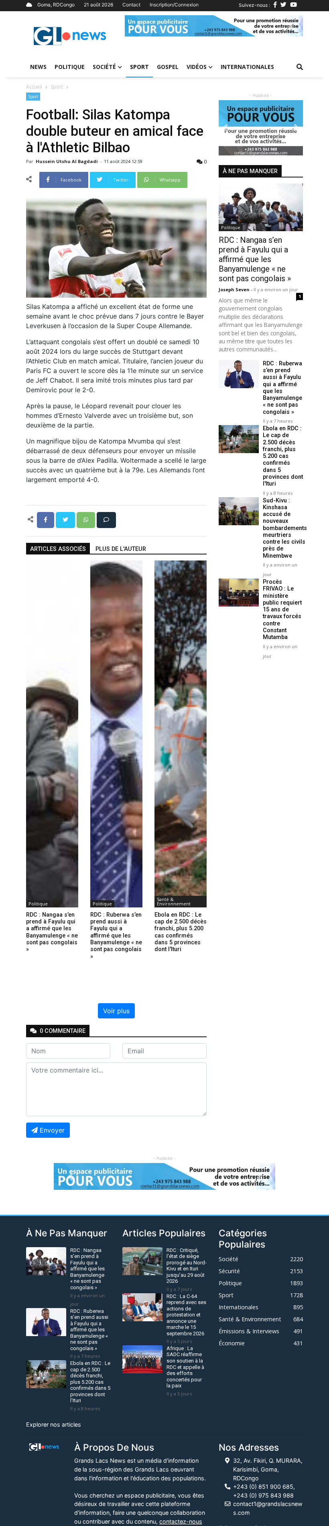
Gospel (168, 67)
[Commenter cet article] (106, 519)
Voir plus (116, 1011)
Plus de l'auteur (120, 549)
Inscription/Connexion (174, 5)
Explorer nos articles (53, 1424)
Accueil (34, 86)
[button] (138, 25)
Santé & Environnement (174, 901)
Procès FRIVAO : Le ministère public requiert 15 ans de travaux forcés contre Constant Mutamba (282, 610)
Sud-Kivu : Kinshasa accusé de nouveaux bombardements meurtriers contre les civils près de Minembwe (285, 528)
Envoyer (52, 1130)
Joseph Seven (235, 289)
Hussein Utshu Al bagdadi (67, 161)
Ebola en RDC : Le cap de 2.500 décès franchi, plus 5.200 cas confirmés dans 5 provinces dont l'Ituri (283, 456)
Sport (139, 67)
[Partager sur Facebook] (46, 519)
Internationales (247, 67)
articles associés (58, 549)
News (38, 67)
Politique (70, 67)
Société (104, 67)
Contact (131, 5)
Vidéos (197, 67)
